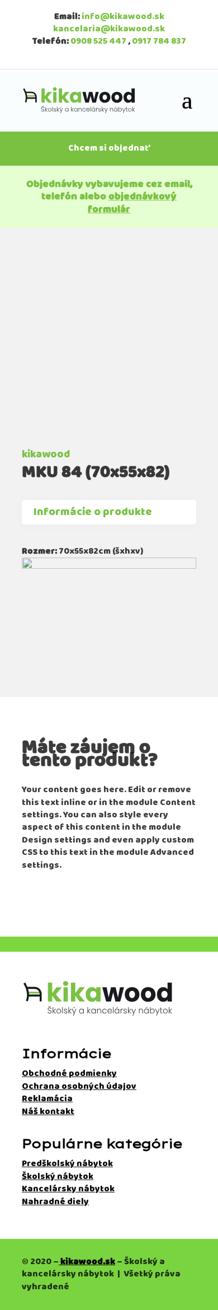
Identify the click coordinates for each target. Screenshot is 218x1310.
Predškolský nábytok (67, 1164)
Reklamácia (47, 1099)
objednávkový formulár (132, 203)
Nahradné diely (55, 1202)
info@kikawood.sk (123, 17)
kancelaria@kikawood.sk (109, 29)
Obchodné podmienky (69, 1073)
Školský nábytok (57, 1176)
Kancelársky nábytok (68, 1189)
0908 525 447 (98, 41)
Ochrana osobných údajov (79, 1086)
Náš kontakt (48, 1112)
